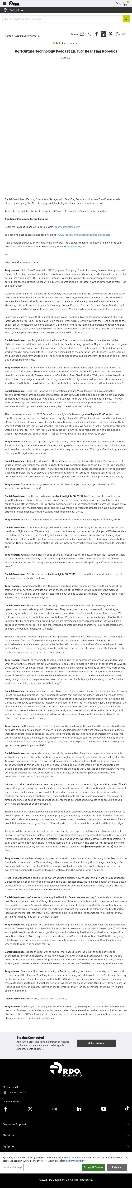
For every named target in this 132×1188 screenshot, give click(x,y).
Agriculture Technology (67, 43)
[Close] (126, 1157)
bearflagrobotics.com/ (67, 226)
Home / (9, 35)
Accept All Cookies (93, 1167)
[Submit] (126, 18)
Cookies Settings (13, 1167)
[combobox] (66, 18)
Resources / (21, 35)
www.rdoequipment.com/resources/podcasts (84, 234)
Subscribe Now (96, 1043)
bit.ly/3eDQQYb (75, 246)
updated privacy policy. (73, 1160)
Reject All (117, 1167)
